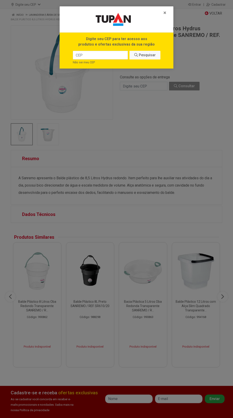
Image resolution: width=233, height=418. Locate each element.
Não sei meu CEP (84, 62)
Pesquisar (147, 55)
